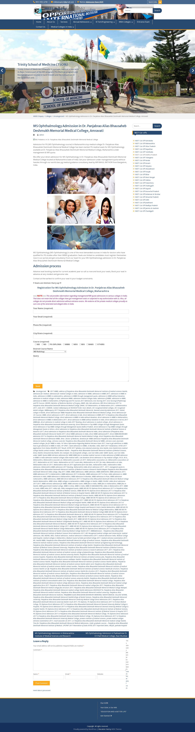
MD (42, 536)
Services (64, 22)
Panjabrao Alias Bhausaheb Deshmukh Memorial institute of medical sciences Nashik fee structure (85, 569)
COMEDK (49, 408)
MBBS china (53, 481)
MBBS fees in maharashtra (107, 483)
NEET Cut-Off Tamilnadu (144, 152)
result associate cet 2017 (62, 621)
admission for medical (41, 394)
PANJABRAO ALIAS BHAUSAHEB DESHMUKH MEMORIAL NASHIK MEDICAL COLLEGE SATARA (95, 595)
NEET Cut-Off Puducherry (144, 183)
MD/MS (47, 536)
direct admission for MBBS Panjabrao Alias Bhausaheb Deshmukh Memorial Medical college (78, 413)
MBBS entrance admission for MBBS (54, 483)
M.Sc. (126, 457)
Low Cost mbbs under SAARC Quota (100, 453)
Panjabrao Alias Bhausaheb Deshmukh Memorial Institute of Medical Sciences (95, 547)
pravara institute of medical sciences (93, 618)
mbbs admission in (115, 474)
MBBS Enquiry (55, 9)
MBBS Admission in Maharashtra (58, 476)
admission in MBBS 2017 (101, 394)
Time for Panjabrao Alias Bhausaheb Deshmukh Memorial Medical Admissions (60, 623)
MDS (52, 536)
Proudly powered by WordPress (84, 729)
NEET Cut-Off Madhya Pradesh (146, 205)
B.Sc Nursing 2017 (99, 401)
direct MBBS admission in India (77, 434)
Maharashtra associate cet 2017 (74, 460)
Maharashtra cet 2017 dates (48, 462)
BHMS (82, 405)
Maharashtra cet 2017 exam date (71, 462)
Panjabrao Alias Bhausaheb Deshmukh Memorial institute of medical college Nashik (63, 545)
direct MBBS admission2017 (99, 434)
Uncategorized (41, 391)
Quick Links (153, 2)
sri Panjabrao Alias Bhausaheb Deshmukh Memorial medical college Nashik (99, 621)
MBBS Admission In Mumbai (81, 476)
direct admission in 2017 (56, 415)
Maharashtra (38, 460)
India (98, 446)
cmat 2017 (41, 408)
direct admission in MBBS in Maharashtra (112, 417)
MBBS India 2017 (46, 488)
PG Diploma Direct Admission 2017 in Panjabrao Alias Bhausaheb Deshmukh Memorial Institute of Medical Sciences (86, 609)
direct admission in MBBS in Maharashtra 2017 (50, 420)
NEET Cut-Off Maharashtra (145, 143)
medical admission (61, 536)
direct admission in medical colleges (95, 422)
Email (68, 674)
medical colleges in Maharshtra (54, 538)
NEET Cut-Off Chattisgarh (144, 186)
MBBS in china (69, 486)
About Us (51, 22)
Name (36, 674)
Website (100, 674)
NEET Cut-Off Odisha (142, 180)
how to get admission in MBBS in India (46, 446)
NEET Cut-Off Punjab (142, 172)
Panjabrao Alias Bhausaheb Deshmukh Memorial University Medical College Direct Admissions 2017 (76, 599)
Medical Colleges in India (61, 27)
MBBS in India (80, 486)
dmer (63, 439)
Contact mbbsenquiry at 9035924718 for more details (72, 408)
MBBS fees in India (90, 483)
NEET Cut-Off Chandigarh (144, 211)
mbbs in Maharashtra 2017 (113, 486)
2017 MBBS (54, 391)
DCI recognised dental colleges (103, 408)
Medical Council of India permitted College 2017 (83, 538)
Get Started (105, 716)
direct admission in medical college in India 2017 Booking (61, 422)
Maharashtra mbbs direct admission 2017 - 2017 (91, 467)
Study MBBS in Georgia (34, 65)
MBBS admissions (49, 479)
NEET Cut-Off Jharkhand (144, 203)
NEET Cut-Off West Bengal (145, 177)
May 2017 (61, 472)
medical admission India (107, 536)
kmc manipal (64, 453)
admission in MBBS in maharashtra (50, 396)
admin (41, 135)
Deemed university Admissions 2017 (106, 410)
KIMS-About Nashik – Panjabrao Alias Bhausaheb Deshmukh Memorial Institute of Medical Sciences (91, 450)
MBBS (68, 472)
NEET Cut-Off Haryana (143, 166)
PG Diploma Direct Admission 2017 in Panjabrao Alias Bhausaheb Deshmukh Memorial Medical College (69, 614)
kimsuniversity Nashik (51, 453)
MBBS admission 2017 (117, 472)
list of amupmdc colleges (78, 453)
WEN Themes (116, 729)
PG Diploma (82, 602)
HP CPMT (64, 446)
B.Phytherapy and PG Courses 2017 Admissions (76, 401)
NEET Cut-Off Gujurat (143, 188)
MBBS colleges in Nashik (88, 481)
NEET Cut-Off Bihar (142, 174)
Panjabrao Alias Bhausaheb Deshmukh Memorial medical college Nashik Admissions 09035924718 (68, 590)
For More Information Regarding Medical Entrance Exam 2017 (83, 443)
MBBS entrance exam (75, 483)
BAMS (83, 403)
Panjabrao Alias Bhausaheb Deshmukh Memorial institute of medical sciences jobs (75, 557)
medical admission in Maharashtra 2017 (83, 536)
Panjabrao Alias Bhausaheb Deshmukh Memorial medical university (85, 592)
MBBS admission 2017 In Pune (97, 474)
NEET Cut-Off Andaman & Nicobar (147, 194)
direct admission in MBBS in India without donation (78, 417)
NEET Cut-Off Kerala (142, 160)
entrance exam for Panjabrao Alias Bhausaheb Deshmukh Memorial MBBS (78, 441)
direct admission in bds (74, 415)
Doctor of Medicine (72, 439)
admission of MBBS (104, 398)
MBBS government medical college (51, 486)
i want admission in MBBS (78, 446)
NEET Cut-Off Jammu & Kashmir (147, 208)
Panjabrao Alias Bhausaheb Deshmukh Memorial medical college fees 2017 (76, 585)
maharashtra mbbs (100, 465)
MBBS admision (90, 472)
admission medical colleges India (85, 398)
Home (38, 22)
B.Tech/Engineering (104, 22)
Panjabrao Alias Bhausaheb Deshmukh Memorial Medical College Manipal (100, 588)
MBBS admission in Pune (100, 476)
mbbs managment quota (69, 488)
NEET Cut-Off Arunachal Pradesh (147, 191)
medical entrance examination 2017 (114, 538)
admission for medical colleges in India (63, 394)
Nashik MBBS (40, 540)
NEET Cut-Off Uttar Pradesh (145, 146)
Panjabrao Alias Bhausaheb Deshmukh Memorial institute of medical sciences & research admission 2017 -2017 (72, 550)
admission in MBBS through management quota (81, 396)
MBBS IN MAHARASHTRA (94, 486)
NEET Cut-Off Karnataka (144, 141)
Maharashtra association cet (97, 460)
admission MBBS (67, 398)
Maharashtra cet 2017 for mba (95, 462)
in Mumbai (91, 446)
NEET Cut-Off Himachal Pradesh (147, 197)
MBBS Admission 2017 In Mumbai (73, 474)
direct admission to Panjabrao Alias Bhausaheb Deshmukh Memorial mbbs (71, 431)
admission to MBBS (118, 398)
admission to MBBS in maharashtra (45, 401)
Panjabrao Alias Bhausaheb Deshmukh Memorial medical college (90, 580)
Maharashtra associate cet (52, 460)
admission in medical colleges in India (46, 398)
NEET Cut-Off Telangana (144, 157)
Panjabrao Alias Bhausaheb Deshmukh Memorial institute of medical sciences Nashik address (84, 562)
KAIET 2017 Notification (109, 446)
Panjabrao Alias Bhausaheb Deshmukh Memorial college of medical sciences (73, 540)
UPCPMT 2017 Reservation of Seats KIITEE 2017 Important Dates (85, 625)
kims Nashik (104, 448)
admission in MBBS (85, 394)
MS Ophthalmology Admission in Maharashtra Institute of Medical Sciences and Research (54, 634)
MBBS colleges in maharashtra (68, 481)
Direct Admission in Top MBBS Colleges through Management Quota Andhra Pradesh (63, 427)
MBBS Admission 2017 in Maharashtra (46, 474)
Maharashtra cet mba (114, 462)
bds (87, 403)
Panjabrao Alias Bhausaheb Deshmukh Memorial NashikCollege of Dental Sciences (62, 597)
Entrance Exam (143, 22)
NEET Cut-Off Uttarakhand (144, 169)
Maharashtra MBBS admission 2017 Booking (57, 467)
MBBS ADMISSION (102, 472)
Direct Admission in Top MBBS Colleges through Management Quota (100, 424)
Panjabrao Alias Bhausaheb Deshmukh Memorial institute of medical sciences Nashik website (77, 576)
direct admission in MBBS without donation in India (86, 420)
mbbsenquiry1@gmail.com (63, 2)
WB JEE (111, 625)
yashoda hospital (121, 625)
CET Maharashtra (91, 405)
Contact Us (40, 27)
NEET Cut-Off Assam (142, 163)
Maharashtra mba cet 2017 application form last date (73, 465)
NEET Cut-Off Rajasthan (144, 149)
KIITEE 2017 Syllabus (74, 448)
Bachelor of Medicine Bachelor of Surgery (65, 403)
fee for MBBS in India (53, 443)
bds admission (94, 403)
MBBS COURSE (103, 481)
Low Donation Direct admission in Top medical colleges (98, 457)
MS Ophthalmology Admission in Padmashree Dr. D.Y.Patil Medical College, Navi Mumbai (106, 634)
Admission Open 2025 (94, 2)
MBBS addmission (77, 472)
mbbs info (56, 488)
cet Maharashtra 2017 (106, 405)
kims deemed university (90, 448)
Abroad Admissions (81, 22)
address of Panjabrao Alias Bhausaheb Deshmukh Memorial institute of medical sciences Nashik (93, 391)
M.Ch (121, 457)
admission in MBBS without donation (111, 396)
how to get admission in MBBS (117, 443)
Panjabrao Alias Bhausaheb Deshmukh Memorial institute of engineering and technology (90, 543)
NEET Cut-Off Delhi (142, 200)
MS (34, 540)
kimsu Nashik (38, 453)
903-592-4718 (41, 2)
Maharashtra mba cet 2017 (43, 465)
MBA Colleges (125, 22)
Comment (37, 650)
